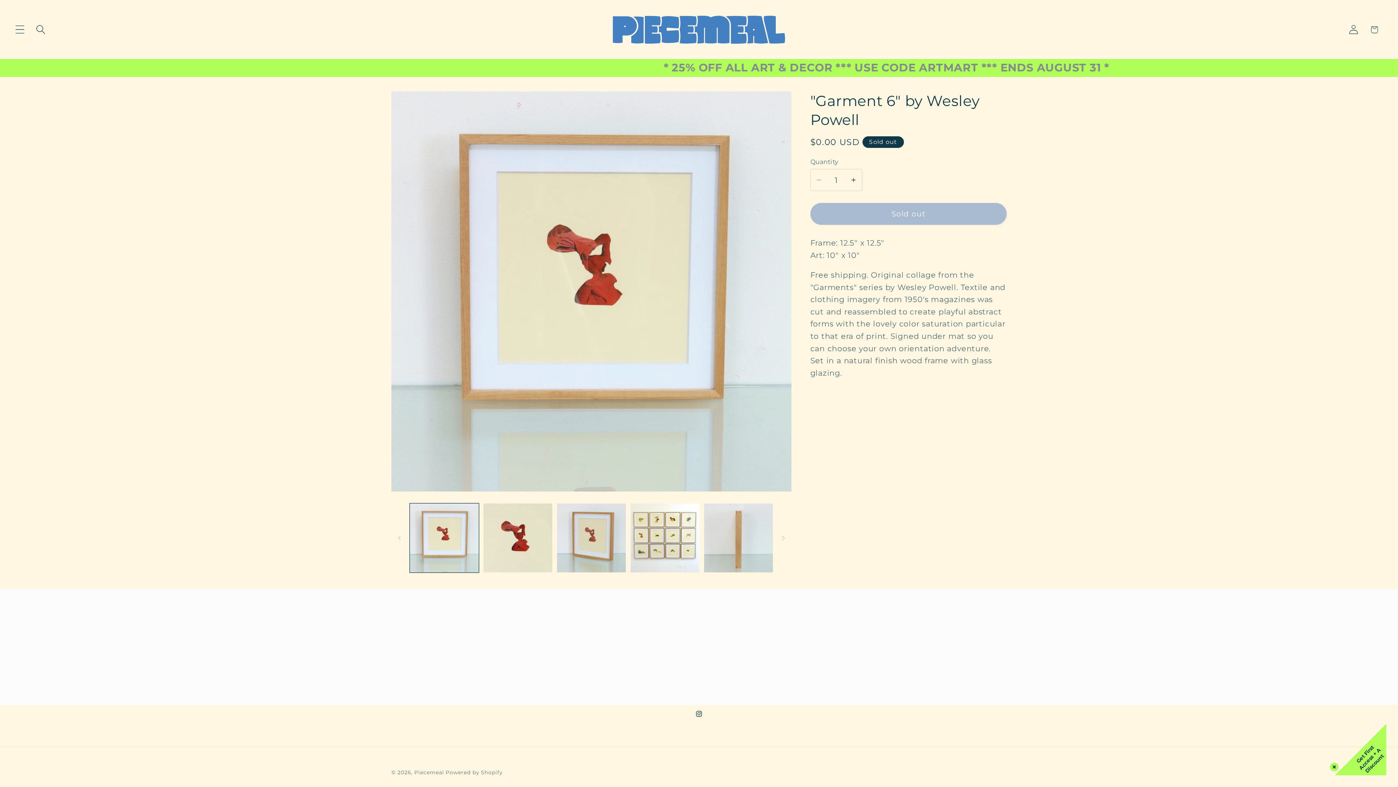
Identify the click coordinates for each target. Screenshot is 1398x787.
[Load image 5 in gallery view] (738, 538)
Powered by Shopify (474, 772)
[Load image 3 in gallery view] (591, 538)
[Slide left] (399, 538)
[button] (19, 29)
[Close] (1333, 765)
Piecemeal (430, 772)
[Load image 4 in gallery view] (665, 538)
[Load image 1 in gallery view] (444, 538)
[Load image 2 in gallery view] (517, 538)
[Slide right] (783, 538)
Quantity (824, 161)
